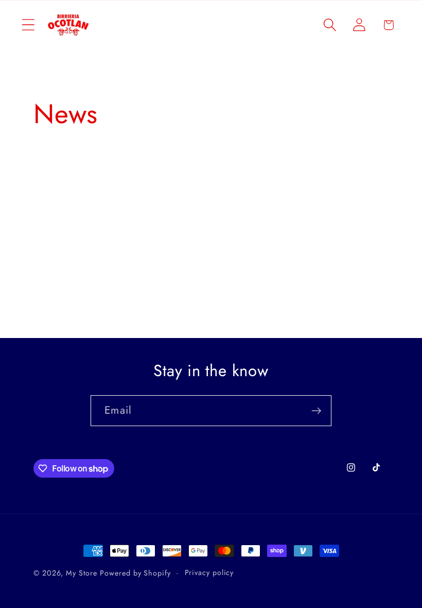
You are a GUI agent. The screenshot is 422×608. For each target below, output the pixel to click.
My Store (81, 573)
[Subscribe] (316, 411)
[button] (28, 25)
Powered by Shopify (135, 573)
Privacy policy (209, 572)
